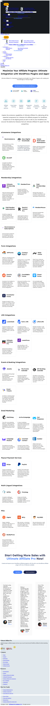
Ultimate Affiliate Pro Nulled (8, 675)
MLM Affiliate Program (14, 40)
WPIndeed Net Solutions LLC (15, 704)
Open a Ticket (9, 55)
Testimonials (5, 682)
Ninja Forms (20, 49)
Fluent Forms (39, 275)
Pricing (4, 51)
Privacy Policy (6, 696)
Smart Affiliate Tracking (29, 40)
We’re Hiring (5, 662)
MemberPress (25, 184)
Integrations (5, 46)
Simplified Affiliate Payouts (29, 42)
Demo (4, 59)
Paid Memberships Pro (40, 185)
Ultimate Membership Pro (8, 689)
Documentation (9, 54)
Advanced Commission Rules (12, 43)
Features (5, 39)
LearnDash (10, 322)
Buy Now (2, 64)
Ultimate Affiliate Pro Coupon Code (9, 701)
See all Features (20, 45)
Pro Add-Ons (8, 58)
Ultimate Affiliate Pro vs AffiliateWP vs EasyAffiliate (21, 44)
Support (4, 52)
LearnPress (26, 340)
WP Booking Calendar (41, 369)
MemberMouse (40, 207)
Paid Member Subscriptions (10, 208)
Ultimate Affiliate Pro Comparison (9, 678)
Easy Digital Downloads (23, 48)
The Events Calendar (25, 369)
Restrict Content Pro (25, 209)
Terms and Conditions (7, 698)
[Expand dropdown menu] (7, 39)
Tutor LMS (24, 322)
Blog (4, 61)
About (4, 654)
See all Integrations (18, 50)
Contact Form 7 (25, 253)
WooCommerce (9, 48)
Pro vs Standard (6, 680)
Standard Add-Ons (9, 57)
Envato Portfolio (6, 660)
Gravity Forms (9, 275)
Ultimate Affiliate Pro (5, 34)
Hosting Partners (6, 664)
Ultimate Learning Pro (7, 691)
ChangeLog (5, 684)
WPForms (8, 49)
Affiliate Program (6, 665)
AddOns (5, 56)
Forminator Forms (10, 295)
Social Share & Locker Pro (8, 693)
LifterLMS (40, 322)
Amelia (9, 369)
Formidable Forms (26, 275)
